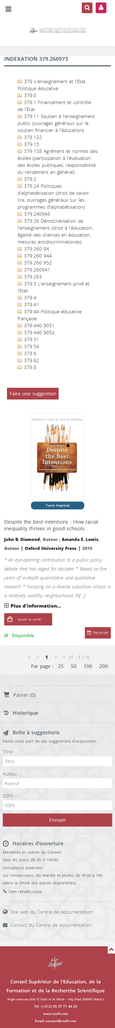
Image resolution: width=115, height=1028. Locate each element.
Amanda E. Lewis (80, 539)
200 (103, 666)
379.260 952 (37, 262)
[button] (9, 619)
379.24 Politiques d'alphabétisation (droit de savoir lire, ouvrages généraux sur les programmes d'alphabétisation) (53, 196)
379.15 (30, 144)
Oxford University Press (50, 548)
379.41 (30, 304)
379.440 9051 (38, 325)
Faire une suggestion (33, 393)
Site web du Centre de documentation (51, 911)
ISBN (8, 795)
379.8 (29, 367)
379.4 (29, 297)
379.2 (29, 179)
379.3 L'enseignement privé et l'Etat (54, 287)
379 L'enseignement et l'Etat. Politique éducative (52, 85)
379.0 (29, 95)
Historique (25, 713)
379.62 (30, 360)
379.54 (30, 346)
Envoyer (57, 820)
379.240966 (36, 214)
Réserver (101, 633)
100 (88, 666)
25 (61, 666)
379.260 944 (37, 255)
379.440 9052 (38, 332)
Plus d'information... (36, 605)
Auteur (10, 773)
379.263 (32, 276)
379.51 (30, 339)
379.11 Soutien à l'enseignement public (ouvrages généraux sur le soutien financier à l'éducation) (56, 123)
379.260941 (36, 269)
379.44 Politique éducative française (50, 315)
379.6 (29, 353)
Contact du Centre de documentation (51, 925)
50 (73, 666)
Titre (8, 751)
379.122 (32, 137)
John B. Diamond (22, 539)
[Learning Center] (57, 30)
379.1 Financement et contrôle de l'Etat (54, 106)
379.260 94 (35, 248)
